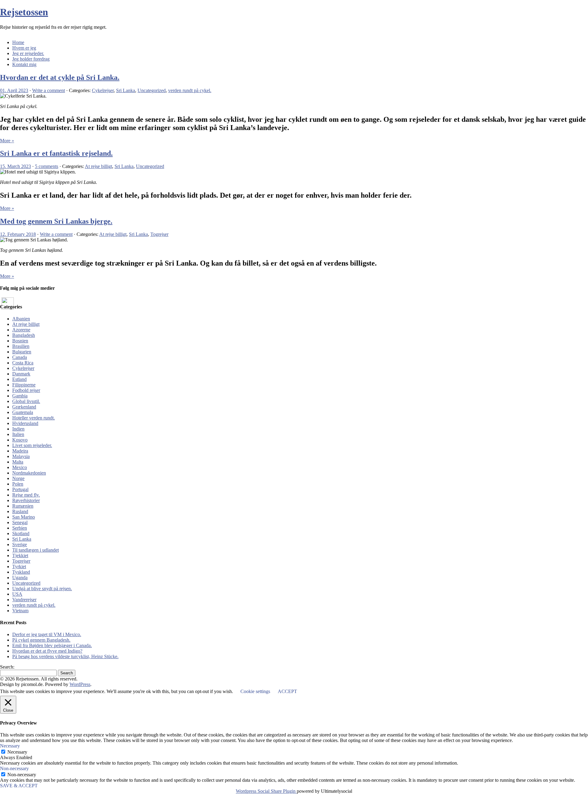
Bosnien (20, 340)
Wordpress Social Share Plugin (266, 791)
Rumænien (22, 506)
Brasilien (20, 346)
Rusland (20, 511)
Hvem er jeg (24, 47)
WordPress (80, 684)
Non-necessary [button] (14, 768)
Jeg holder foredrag (31, 59)
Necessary (17, 752)
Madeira (20, 450)
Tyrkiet (19, 566)
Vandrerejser (24, 599)
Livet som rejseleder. (32, 445)
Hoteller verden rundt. (33, 417)
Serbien (19, 528)
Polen (17, 483)
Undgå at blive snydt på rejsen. (42, 588)
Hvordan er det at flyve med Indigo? (47, 651)
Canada (19, 357)
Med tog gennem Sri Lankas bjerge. (56, 221)
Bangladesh (23, 335)
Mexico (19, 467)
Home (18, 42)
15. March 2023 (15, 166)
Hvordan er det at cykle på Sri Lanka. (59, 77)
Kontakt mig (24, 64)
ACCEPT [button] (287, 691)
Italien (18, 434)
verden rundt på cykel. (189, 90)
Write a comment (48, 90)
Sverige (19, 544)
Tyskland (21, 572)
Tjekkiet (20, 555)
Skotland (20, 533)
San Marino (23, 517)
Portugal (20, 489)
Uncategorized (152, 90)
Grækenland (24, 406)
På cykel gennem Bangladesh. (41, 640)
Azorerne (21, 329)
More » (7, 140)
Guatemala (22, 412)
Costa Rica (22, 362)
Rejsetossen (24, 11)
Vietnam (20, 610)
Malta (17, 461)
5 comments (46, 166)
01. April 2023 (14, 90)
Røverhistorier (26, 500)
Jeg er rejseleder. (28, 53)
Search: (7, 666)
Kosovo (20, 439)
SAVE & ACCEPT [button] (19, 785)
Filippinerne (24, 384)
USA (17, 594)
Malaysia (21, 456)
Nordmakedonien (29, 472)
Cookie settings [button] (255, 691)
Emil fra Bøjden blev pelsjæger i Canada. (52, 645)
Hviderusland (25, 423)
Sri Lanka (125, 90)
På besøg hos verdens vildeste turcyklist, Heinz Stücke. (65, 656)
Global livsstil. (26, 401)
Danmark (21, 373)
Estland (19, 379)
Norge (18, 478)
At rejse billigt (98, 166)
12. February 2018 (18, 234)
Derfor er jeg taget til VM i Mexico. (46, 634)
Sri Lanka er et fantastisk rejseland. (56, 153)
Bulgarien (21, 351)
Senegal (20, 522)
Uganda (20, 577)
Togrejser (159, 234)
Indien (18, 428)
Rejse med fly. (26, 495)
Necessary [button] (10, 745)
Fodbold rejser (26, 390)
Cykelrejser (103, 90)
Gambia (20, 395)
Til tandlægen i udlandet (35, 550)
